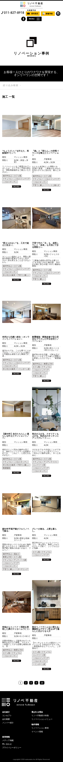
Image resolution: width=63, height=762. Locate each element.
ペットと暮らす (53, 185)
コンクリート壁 (39, 465)
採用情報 (6, 737)
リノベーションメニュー (42, 719)
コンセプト (7, 715)
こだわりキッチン (10, 182)
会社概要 (6, 719)
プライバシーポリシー (11, 748)
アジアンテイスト (51, 462)
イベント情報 (37, 732)
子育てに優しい (39, 185)
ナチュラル (7, 179)
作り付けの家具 (9, 275)
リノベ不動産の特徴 (40, 715)
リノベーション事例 (40, 728)
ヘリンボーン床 (23, 369)
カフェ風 (17, 176)
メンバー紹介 (8, 723)
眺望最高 (6, 468)
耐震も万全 (48, 364)
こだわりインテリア (22, 179)
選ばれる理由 (37, 712)
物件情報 (35, 724)
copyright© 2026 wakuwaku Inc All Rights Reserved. (31, 759)
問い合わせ (7, 744)
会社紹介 (6, 712)
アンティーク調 (20, 560)
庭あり (16, 554)
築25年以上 (7, 176)
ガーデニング (22, 569)
